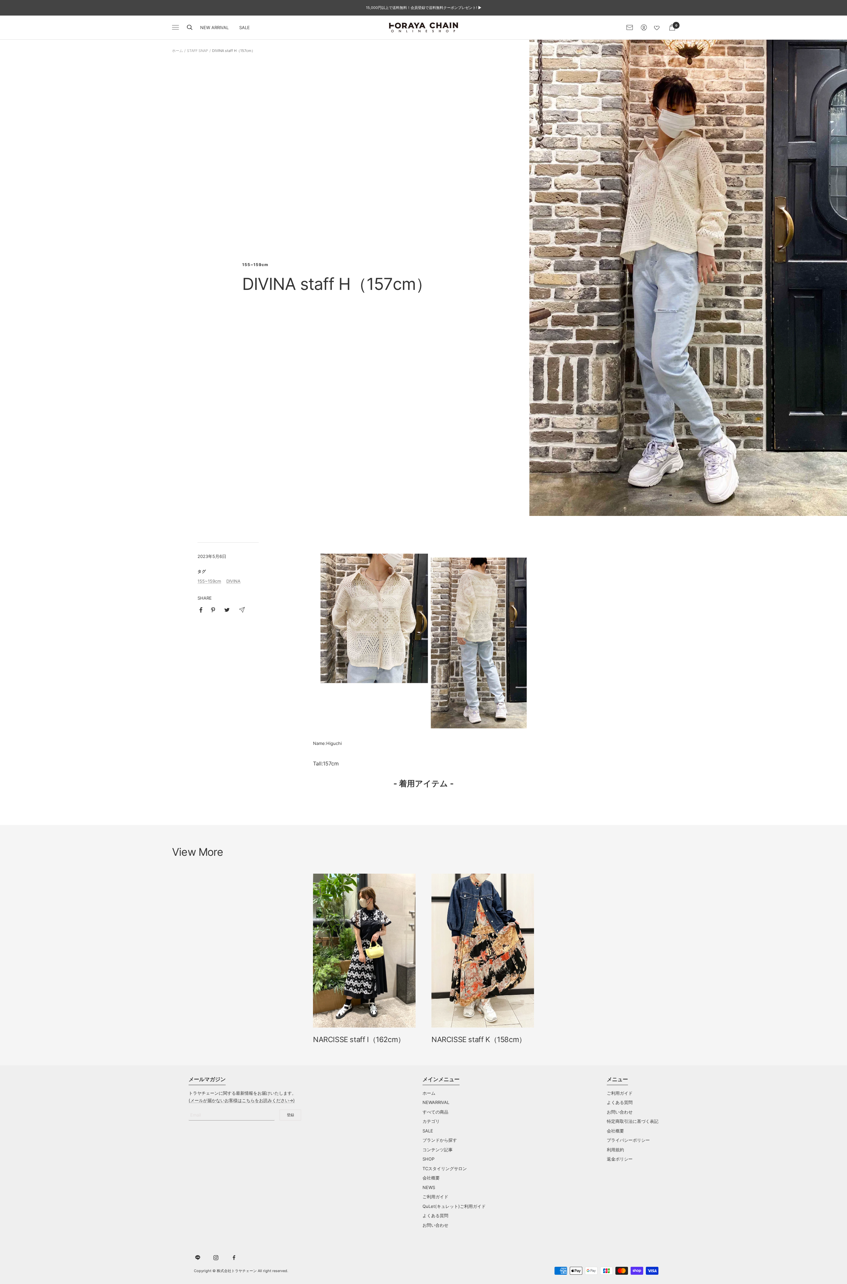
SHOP (428, 1159)
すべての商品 (435, 1112)
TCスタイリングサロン (445, 1168)
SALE (244, 27)
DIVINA (233, 581)
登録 (290, 1115)
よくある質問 (435, 1215)
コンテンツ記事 (438, 1149)
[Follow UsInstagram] (216, 1258)
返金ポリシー (620, 1159)
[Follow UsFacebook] (234, 1258)
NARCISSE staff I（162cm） (359, 1039)
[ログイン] (644, 27)
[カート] (672, 27)
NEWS (429, 1187)
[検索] (189, 27)
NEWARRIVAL (436, 1102)
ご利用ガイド (435, 1196)
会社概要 (431, 1177)
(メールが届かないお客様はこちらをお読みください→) (242, 1100)
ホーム (177, 50)
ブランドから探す (440, 1140)
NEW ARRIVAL (214, 27)
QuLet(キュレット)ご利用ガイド (454, 1206)
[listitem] (201, 610)
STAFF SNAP (197, 50)
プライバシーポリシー (628, 1140)
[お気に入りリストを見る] (658, 27)
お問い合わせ (435, 1225)
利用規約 (615, 1149)
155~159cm (255, 264)
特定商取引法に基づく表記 (632, 1121)
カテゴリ (431, 1121)
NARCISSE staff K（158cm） (478, 1039)
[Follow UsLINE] (198, 1258)
